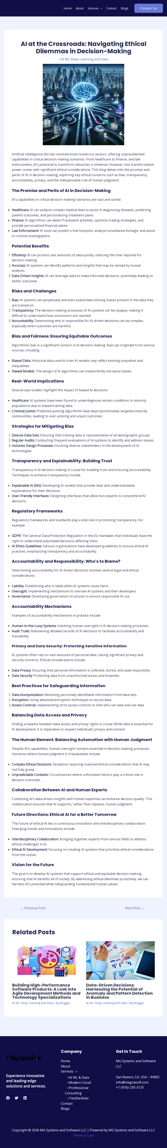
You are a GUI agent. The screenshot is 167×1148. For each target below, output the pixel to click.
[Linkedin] (25, 1098)
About (80, 8)
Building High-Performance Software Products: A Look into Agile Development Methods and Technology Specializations (46, 991)
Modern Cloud (80, 1082)
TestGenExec (79, 1098)
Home (68, 8)
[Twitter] (16, 1098)
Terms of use (83, 1135)
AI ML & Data (79, 1077)
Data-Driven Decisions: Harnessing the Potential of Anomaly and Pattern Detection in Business (119, 991)
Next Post (134, 908)
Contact (111, 8)
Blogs (124, 8)
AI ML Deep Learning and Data (84, 59)
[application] (100, 8)
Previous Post (32, 908)
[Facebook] (8, 1098)
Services (93, 8)
